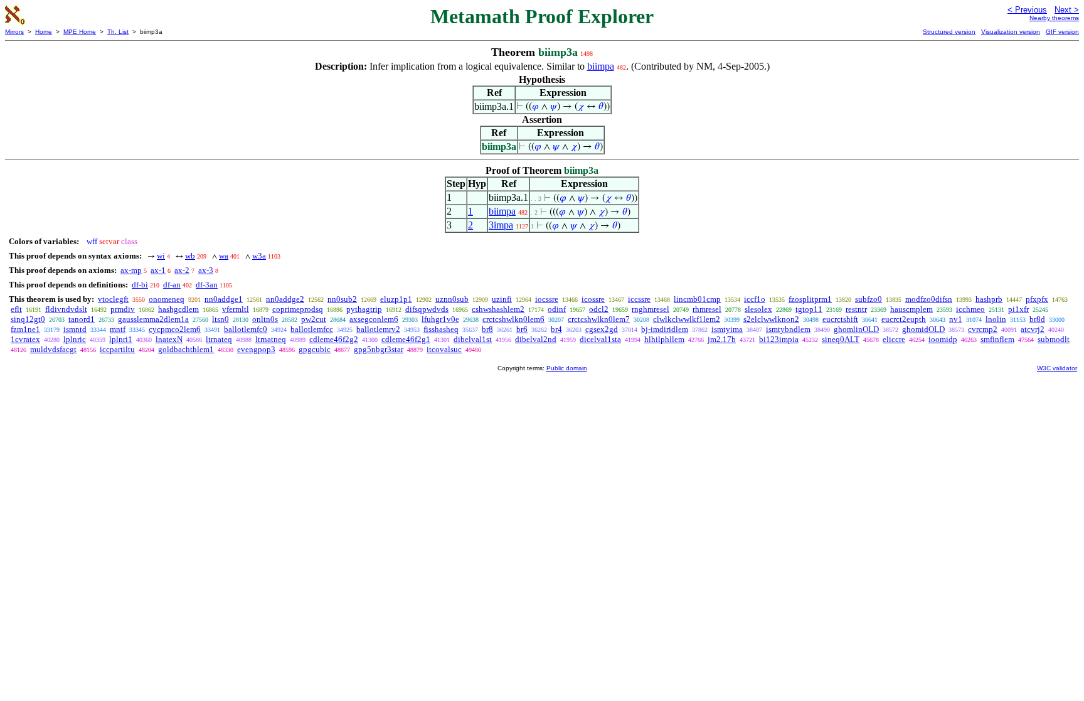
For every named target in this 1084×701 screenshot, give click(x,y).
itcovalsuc (444, 349)
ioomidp (942, 339)
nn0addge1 (224, 299)
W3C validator (1057, 368)
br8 (487, 329)
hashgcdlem (178, 309)
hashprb (988, 299)
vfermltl (235, 309)
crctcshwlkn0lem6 (513, 319)
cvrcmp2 (982, 329)
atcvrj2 (1032, 329)
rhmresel (707, 309)
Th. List (118, 31)
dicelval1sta (600, 339)
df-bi (140, 284)
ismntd (75, 329)
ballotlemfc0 (245, 329)
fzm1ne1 (25, 329)
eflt (16, 309)
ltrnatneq (270, 339)
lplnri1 (120, 339)
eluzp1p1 (396, 299)
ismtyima (727, 329)
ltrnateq (219, 339)
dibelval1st (473, 339)
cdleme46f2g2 (333, 339)
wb (190, 255)
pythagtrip (364, 309)
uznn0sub (452, 299)
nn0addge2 (285, 299)
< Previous (1027, 9)
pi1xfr (1018, 309)
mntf (117, 329)
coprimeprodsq (297, 309)
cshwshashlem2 (498, 309)
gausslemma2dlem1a (153, 319)
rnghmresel (650, 309)
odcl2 (598, 309)
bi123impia (779, 339)
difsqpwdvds (427, 309)
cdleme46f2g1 (405, 339)
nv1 (955, 319)
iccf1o (754, 299)
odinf (557, 309)
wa (223, 255)
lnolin (996, 319)
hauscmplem (911, 309)
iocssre (546, 299)
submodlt (1054, 339)
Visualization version (1010, 31)
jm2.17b (722, 339)
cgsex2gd (601, 329)
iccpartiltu (117, 349)
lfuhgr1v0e (440, 319)
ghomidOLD (923, 329)
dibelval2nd (535, 339)
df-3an (207, 284)
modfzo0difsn (928, 299)
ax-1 (158, 270)
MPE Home (79, 31)
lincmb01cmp (697, 299)
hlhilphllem (664, 339)
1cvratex (25, 339)
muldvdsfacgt (53, 349)
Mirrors (14, 31)
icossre (593, 299)
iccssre (639, 299)
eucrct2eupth (903, 319)
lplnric (74, 339)
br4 (556, 329)
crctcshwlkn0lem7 (599, 319)
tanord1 (81, 319)
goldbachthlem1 (186, 349)
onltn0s (265, 319)
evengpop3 (256, 349)
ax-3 (205, 270)
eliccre (894, 339)
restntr (856, 309)
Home (43, 31)
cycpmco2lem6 (175, 329)
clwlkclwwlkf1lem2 (686, 319)
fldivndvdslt (66, 309)
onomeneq (166, 299)
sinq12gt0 (28, 319)
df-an (172, 284)
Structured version (949, 31)
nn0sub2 (342, 299)
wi (161, 255)
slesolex (758, 309)
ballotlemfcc (311, 329)
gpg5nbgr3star (378, 349)
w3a (259, 255)
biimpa (600, 66)
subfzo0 (868, 299)
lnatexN (169, 339)
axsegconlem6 (373, 319)
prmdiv (122, 309)
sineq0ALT (840, 339)
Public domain (566, 368)
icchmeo (970, 309)
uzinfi (502, 299)
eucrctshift (840, 319)
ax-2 (181, 270)
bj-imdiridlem (664, 329)
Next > (1067, 9)
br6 (522, 329)
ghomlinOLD (856, 329)
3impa (501, 225)
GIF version (1062, 31)
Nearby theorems (1054, 17)
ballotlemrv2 (378, 329)
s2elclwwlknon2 (771, 319)
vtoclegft (113, 299)
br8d (1037, 319)
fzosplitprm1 (810, 299)
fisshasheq (441, 329)
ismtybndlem (788, 329)
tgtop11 (808, 309)
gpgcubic (315, 349)
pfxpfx (1037, 299)
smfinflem (997, 339)
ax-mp (131, 270)
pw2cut (313, 319)
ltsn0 (220, 319)
